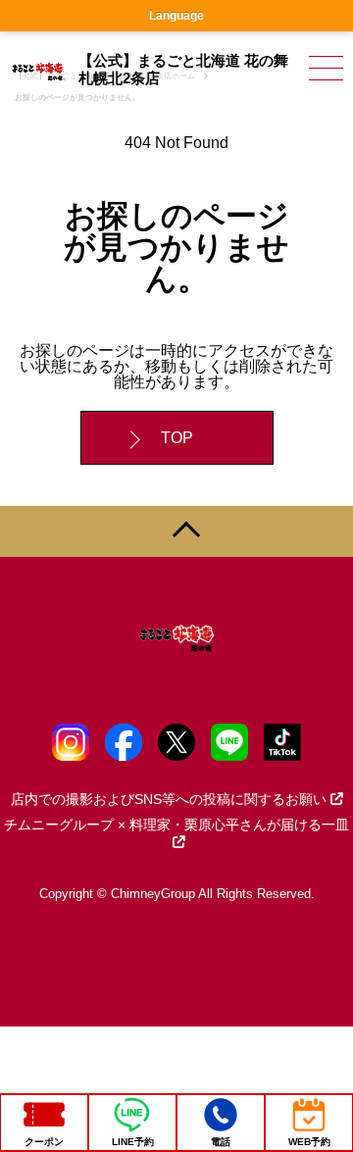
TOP (177, 437)
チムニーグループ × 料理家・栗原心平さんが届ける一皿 (176, 824)
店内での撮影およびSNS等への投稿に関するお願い (169, 799)
